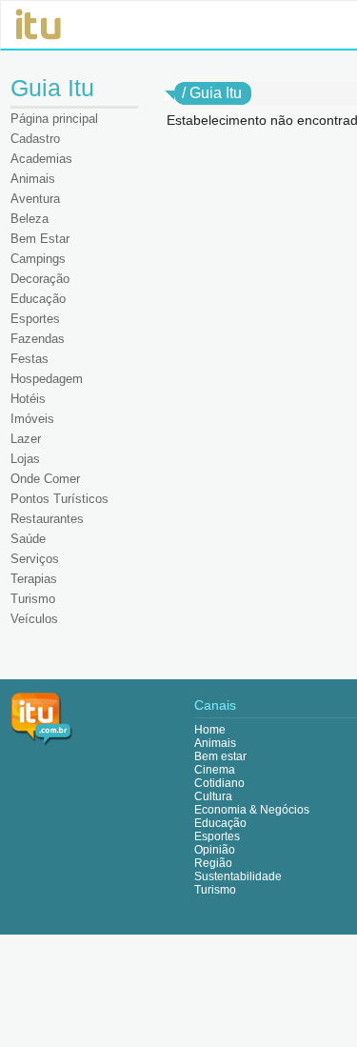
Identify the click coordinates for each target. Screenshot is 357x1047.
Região (213, 863)
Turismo (32, 599)
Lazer (25, 439)
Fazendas (37, 339)
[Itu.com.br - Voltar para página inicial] (41, 718)
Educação (38, 299)
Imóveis (32, 419)
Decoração (39, 279)
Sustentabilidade (238, 876)
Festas (29, 359)
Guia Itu (215, 93)
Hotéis (28, 399)
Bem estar (220, 756)
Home (210, 729)
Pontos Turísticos (59, 499)
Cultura (213, 796)
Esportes (35, 319)
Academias (41, 158)
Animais (32, 178)
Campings (38, 259)
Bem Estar (39, 239)
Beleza (29, 218)
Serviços (34, 559)
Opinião (214, 849)
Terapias (33, 579)
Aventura (35, 198)
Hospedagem (46, 379)
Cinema (214, 769)
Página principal (54, 118)
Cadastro (35, 138)
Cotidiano (219, 783)
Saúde (28, 539)
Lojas (25, 459)
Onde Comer (45, 479)
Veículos (34, 619)
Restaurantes (47, 519)
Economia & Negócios (251, 809)
